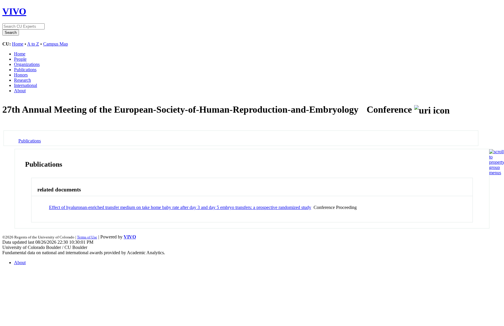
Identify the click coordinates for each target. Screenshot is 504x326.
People (20, 59)
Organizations (27, 64)
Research (22, 80)
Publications (25, 69)
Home (17, 43)
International (25, 85)
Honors (21, 74)
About (20, 90)
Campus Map (55, 43)
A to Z (33, 43)
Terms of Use (87, 237)
